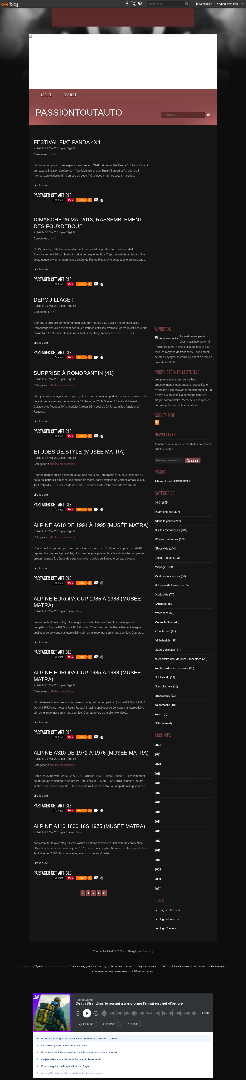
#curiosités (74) (164, 594)
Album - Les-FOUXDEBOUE (173, 481)
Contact (70, 94)
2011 (157, 850)
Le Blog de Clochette (168, 910)
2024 (158, 745)
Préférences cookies (142, 971)
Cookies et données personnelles (109, 971)
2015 (157, 812)
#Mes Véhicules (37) (168, 649)
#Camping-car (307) (167, 511)
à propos (133, 1024)
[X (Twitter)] (133, 4)
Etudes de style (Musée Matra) (79, 452)
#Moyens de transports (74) (172, 585)
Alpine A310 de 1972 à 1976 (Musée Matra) (91, 753)
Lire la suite (41, 185)
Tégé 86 (38, 966)
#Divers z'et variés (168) (170, 539)
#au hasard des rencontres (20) (174, 668)
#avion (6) (161, 714)
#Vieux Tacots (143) (167, 557)
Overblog (147, 951)
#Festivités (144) (165, 548)
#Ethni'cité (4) (163, 723)
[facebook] (127, 4)
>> (104, 893)
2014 (157, 821)
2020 (158, 764)
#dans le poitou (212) (168, 521)
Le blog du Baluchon (167, 919)
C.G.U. (164, 966)
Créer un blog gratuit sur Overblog (88, 966)
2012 (157, 840)
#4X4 (53, 154)
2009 (158, 869)
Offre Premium (216, 966)
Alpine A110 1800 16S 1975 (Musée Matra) (89, 826)
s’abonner (88, 1024)
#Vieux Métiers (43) (167, 622)
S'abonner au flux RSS (157, 422)
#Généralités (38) (165, 640)
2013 (157, 831)
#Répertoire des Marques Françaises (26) (181, 659)
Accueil (46, 94)
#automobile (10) (165, 704)
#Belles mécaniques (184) (171, 530)
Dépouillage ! (54, 300)
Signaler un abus (147, 966)
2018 (157, 783)
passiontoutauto (79, 113)
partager (111, 1024)
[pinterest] (139, 4)
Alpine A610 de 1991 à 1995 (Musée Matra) (91, 525)
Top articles (116, 966)
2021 (157, 754)
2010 (157, 859)
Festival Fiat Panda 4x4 (67, 142)
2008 (158, 879)
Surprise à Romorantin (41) (74, 373)
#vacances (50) (164, 613)
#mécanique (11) (165, 695)
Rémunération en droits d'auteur (188, 966)
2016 (157, 802)
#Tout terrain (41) (165, 631)
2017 (157, 793)
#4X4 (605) (162, 502)
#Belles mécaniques (62, 385)
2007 (158, 888)
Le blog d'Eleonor (165, 928)
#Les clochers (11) (166, 686)
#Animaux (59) (164, 603)
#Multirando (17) (165, 677)
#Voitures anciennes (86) (170, 576)
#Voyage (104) (164, 567)
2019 (157, 773)
